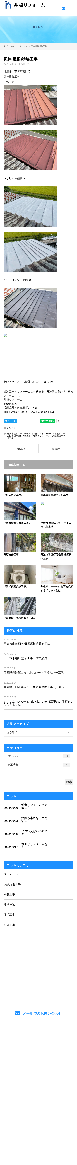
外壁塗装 (9, 904)
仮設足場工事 (12, 884)
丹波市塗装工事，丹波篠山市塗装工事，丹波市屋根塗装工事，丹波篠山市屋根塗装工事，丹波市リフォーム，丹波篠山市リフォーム (37, 435)
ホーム (38, 1035)
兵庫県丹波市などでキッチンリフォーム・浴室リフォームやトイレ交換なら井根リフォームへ (38, 1098)
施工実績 (37, 764)
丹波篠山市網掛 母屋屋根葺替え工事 (27, 643)
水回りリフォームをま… (34, 845)
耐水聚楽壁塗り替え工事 (54, 494)
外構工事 (9, 914)
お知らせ (24, 63)
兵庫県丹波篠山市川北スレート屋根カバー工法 (34, 672)
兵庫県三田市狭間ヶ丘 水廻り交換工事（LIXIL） (34, 687)
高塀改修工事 (11, 554)
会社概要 (39, 1068)
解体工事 (9, 924)
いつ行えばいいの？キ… (34, 832)
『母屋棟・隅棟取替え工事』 (20, 618)
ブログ (38, 1077)
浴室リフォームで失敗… (34, 806)
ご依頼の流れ (38, 1052)
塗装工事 (9, 894)
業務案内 (39, 1043)
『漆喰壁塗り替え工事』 (17, 522)
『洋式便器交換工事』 (16, 586)
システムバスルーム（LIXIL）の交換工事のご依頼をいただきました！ (38, 703)
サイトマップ (38, 1085)
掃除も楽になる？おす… (34, 819)
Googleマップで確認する (38, 1114)
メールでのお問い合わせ (41, 1013)
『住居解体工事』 (14, 494)
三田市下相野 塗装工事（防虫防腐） (27, 658)
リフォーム (11, 874)
